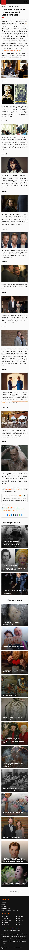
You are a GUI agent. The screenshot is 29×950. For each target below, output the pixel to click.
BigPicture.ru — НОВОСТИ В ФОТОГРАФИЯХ (12, 930)
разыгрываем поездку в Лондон (11, 50)
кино (16, 6)
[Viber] (17, 515)
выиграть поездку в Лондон (13, 489)
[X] (13, 515)
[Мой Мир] (11, 515)
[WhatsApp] (19, 515)
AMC (26, 23)
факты (3, 510)
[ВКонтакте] (7, 515)
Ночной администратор (12, 507)
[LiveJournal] (15, 515)
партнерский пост (6, 508)
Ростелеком (16, 508)
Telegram (21, 496)
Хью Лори (9, 510)
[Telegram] (21, 515)
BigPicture (10, 6)
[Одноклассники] (9, 515)
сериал (23, 508)
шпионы (15, 510)
